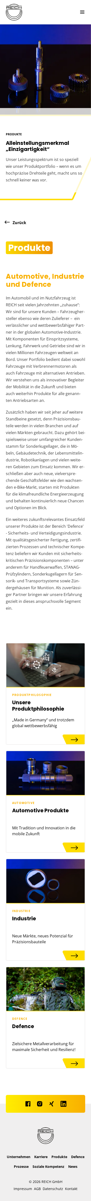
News (72, 1166)
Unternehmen (18, 1156)
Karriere (41, 1156)
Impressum (23, 1188)
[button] (81, 12)
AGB (37, 1188)
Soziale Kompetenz (48, 1166)
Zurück (19, 222)
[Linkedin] (63, 1104)
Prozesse (21, 1166)
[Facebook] (28, 1104)
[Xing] (52, 1104)
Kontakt (71, 1188)
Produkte (59, 1156)
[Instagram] (40, 1104)
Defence (77, 1156)
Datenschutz (53, 1188)
